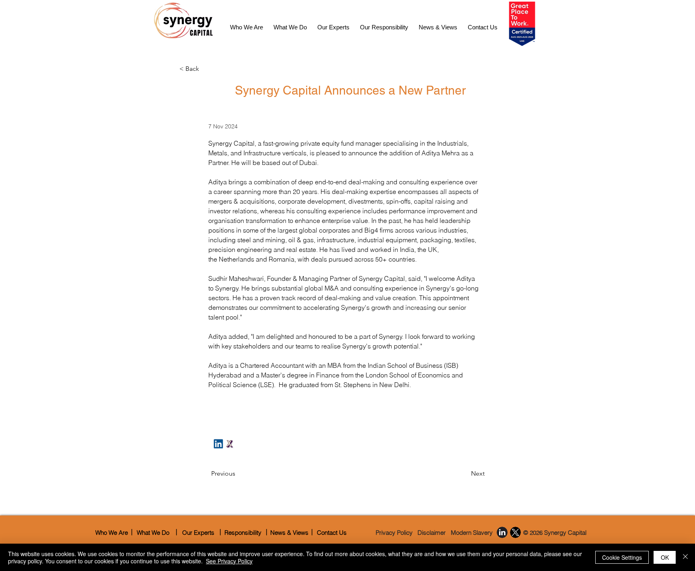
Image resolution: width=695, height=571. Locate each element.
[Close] (685, 557)
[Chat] (218, 444)
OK (665, 557)
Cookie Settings (622, 557)
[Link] (230, 444)
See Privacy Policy (229, 561)
